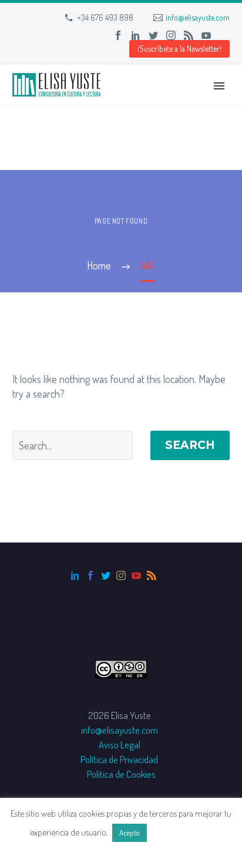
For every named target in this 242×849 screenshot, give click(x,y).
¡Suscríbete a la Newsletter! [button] (179, 49)
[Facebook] (118, 35)
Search (190, 445)
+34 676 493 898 (105, 17)
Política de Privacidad (119, 759)
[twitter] (105, 575)
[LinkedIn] (135, 35)
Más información (180, 832)
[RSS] (188, 35)
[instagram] (121, 575)
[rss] (151, 575)
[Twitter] (153, 35)
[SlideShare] (224, 35)
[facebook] (90, 575)
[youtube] (136, 575)
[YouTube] (206, 35)
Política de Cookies (121, 774)
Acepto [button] (129, 832)
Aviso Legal (119, 744)
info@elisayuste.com (198, 17)
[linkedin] (75, 575)
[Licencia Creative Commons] (121, 668)
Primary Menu (219, 86)
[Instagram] (171, 35)
